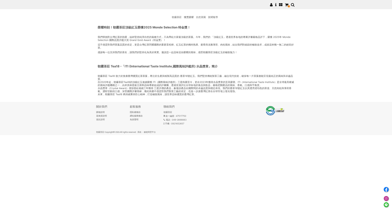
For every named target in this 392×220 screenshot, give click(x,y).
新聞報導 (213, 17)
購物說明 (100, 112)
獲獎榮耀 (189, 17)
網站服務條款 (136, 115)
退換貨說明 (101, 115)
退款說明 (100, 119)
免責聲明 (134, 119)
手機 (167, 123)
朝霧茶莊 (177, 17)
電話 (168, 119)
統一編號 (170, 116)
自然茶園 (201, 17)
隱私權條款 (135, 112)
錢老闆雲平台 (150, 132)
